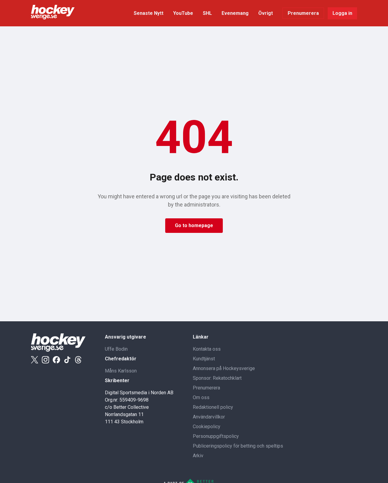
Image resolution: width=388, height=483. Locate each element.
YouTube (183, 13)
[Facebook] (56, 359)
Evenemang (235, 13)
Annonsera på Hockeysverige (224, 368)
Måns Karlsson (121, 371)
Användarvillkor (209, 417)
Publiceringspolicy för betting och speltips (238, 446)
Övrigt (265, 13)
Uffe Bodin (116, 349)
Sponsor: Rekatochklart (217, 378)
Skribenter (117, 380)
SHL (207, 13)
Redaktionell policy (213, 407)
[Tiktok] (67, 359)
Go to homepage (194, 225)
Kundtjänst (204, 359)
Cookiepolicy (206, 426)
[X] (34, 359)
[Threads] (78, 359)
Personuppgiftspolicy (216, 436)
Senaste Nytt (148, 13)
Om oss (201, 397)
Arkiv (198, 455)
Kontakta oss (207, 349)
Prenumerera (303, 13)
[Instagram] (45, 359)
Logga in (342, 13)
